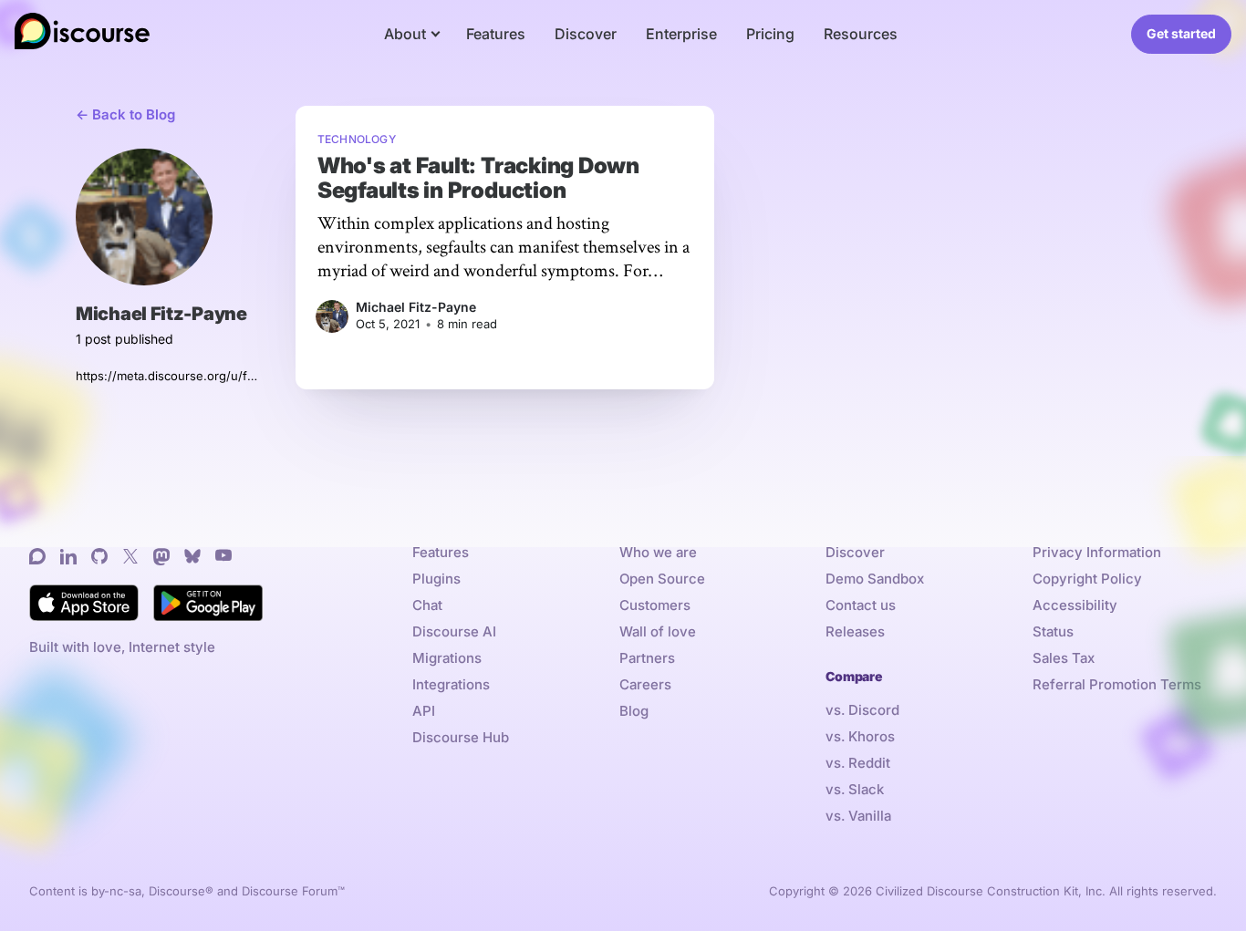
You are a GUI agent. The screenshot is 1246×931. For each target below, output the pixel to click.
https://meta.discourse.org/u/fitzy (167, 375)
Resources (861, 34)
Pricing (770, 34)
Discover (586, 34)
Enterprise (681, 34)
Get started (1181, 33)
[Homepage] (82, 34)
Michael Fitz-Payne (416, 307)
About (405, 34)
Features (495, 34)
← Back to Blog (125, 114)
